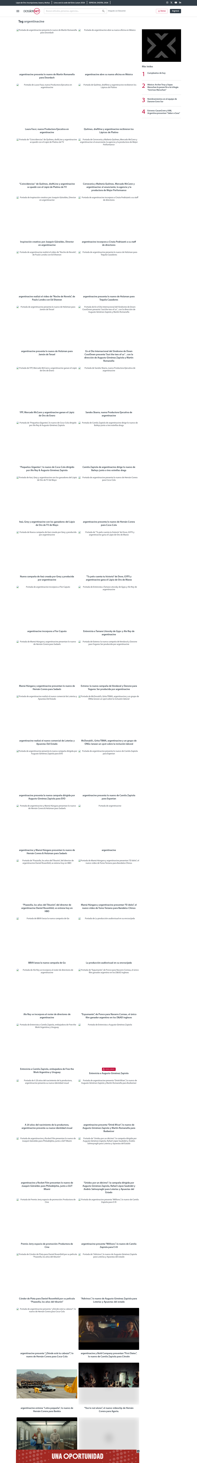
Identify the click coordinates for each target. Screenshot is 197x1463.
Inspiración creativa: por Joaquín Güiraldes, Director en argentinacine (47, 243)
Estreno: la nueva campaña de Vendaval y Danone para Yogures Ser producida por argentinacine (109, 688)
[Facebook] (167, 2)
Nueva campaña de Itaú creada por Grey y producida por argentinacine (47, 578)
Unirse (163, 11)
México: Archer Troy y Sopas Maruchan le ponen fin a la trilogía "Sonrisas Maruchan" (162, 87)
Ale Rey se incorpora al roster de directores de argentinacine (46, 1016)
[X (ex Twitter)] (171, 2)
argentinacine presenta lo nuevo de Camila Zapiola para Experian (109, 797)
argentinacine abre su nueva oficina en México (109, 74)
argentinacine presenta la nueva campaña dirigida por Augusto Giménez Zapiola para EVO (47, 797)
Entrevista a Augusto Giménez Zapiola (109, 1073)
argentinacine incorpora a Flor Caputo (47, 631)
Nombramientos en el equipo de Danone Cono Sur (162, 100)
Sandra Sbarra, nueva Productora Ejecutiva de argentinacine (109, 414)
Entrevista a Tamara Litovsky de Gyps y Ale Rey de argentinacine (108, 633)
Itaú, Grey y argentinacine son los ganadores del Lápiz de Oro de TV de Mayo (47, 523)
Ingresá (175, 11)
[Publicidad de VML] (161, 61)
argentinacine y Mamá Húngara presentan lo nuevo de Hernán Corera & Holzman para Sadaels (47, 852)
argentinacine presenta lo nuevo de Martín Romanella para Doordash (47, 76)
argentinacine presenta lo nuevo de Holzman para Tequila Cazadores (109, 298)
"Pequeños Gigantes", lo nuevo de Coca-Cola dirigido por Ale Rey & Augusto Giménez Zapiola (47, 469)
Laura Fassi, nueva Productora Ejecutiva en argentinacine (47, 131)
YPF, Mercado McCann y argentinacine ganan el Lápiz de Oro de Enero (47, 414)
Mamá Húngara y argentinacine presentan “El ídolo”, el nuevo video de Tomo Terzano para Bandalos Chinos (109, 907)
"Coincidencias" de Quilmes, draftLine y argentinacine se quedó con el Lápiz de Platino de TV (47, 186)
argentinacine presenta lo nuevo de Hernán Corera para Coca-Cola (109, 523)
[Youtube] (176, 2)
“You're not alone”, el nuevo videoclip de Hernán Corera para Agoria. (108, 1410)
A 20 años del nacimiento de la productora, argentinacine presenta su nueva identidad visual (47, 1126)
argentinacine (109, 850)
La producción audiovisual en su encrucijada (109, 963)
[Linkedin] (180, 2)
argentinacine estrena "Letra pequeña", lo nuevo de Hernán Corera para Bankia (47, 1410)
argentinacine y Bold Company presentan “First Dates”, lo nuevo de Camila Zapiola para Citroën (109, 1355)
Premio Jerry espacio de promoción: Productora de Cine (47, 1246)
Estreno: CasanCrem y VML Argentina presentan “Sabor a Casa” (163, 112)
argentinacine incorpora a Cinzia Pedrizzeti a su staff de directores (109, 243)
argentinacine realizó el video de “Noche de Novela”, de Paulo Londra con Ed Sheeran (47, 298)
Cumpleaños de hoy (156, 73)
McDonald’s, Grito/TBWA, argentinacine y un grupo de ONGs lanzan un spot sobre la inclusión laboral (109, 742)
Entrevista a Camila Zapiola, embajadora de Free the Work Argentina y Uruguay (47, 1071)
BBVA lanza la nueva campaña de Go (47, 963)
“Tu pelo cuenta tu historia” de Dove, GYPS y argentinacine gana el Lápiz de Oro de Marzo (109, 578)
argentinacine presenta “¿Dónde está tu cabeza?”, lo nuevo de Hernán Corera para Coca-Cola (46, 1355)
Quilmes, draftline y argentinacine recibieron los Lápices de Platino (109, 131)
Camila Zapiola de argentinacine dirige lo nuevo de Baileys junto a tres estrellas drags (109, 469)
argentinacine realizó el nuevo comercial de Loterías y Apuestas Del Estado (47, 742)
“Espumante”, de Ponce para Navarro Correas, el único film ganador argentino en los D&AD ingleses (108, 1016)
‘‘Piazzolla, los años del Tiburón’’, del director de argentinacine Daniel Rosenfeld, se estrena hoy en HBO (47, 908)
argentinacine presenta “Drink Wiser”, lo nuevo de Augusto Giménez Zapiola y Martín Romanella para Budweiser (109, 1128)
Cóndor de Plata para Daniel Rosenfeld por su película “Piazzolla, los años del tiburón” (47, 1300)
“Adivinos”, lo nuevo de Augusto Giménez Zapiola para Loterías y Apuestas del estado (109, 1300)
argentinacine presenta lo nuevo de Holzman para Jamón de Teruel (47, 353)
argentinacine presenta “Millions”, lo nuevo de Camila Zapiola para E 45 (108, 1246)
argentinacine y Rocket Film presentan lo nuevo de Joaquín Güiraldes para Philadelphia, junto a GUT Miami (47, 1186)
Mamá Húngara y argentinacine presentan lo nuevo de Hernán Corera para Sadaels (47, 688)
